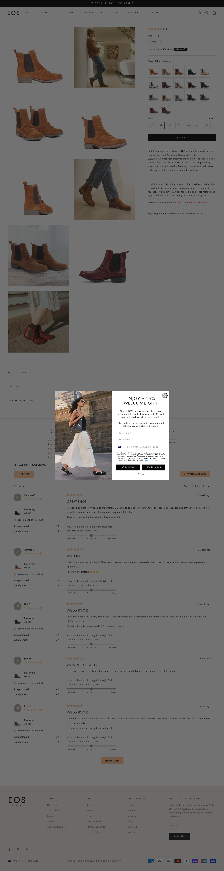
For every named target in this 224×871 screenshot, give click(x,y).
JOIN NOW (128, 467)
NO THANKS (153, 467)
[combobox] (121, 447)
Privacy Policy (150, 460)
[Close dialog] (164, 395)
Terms (160, 460)
